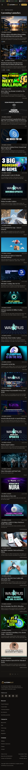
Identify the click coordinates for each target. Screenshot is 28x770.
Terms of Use (4, 754)
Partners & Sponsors (5, 743)
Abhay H (25, 234)
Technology (3, 728)
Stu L (26, 126)
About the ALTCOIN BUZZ (6, 756)
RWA (3, 60)
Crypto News (4, 706)
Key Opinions (4, 712)
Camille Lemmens (23, 557)
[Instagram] (16, 696)
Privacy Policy (24, 756)
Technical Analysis (5, 709)
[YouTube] (6, 696)
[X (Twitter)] (2, 696)
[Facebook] (13, 696)
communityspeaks (23, 529)
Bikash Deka (24, 41)
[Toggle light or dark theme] (20, 5)
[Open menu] (2, 5)
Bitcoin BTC (3, 722)
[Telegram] (9, 696)
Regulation (3, 733)
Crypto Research (5, 704)
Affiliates (3, 741)
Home (2, 9)
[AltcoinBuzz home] (12, 5)
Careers (2, 746)
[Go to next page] (18, 674)
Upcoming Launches (6, 32)
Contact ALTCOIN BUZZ (6, 758)
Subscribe (24, 4)
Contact (3, 749)
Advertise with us (23, 758)
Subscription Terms (22, 754)
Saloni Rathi (24, 98)
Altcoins (3, 730)
